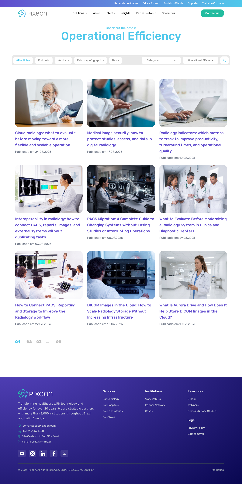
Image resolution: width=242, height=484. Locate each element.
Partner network (146, 13)
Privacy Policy (196, 427)
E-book (192, 399)
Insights (125, 13)
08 (58, 341)
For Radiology (111, 399)
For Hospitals (111, 405)
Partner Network (155, 405)
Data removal (196, 433)
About (96, 13)
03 (38, 341)
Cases (149, 411)
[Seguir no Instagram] (32, 453)
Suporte (193, 3)
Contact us (168, 13)
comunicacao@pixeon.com (39, 425)
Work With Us (153, 399)
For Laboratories (113, 411)
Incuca (220, 469)
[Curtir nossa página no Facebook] (53, 453)
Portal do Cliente (173, 3)
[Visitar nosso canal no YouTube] (22, 453)
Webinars (193, 405)
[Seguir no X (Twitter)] (64, 453)
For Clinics (109, 417)
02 (28, 341)
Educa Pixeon (151, 3)
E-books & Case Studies (202, 411)
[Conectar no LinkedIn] (43, 453)
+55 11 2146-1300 (33, 431)
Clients (110, 13)
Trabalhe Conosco (213, 3)
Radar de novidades (126, 3)
